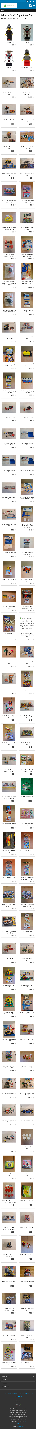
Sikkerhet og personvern (26, 1393)
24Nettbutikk (21, 1426)
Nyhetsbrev (19, 1396)
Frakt (5, 1393)
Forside (2, 10)
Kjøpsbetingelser (13, 1393)
